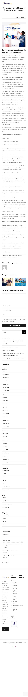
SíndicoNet (7, 252)
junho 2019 (5, 400)
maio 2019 (5, 403)
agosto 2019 (5, 394)
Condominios (4, 257)
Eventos (4, 480)
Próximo (23, 17)
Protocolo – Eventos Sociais (9, 350)
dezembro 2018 (6, 420)
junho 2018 (5, 440)
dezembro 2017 (6, 459)
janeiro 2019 (5, 417)
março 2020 (5, 381)
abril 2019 (5, 407)
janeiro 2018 (5, 456)
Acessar (4, 497)
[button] (3, 282)
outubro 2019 (6, 387)
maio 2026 (5, 371)
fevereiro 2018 (6, 453)
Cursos (4, 473)
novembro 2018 (6, 423)
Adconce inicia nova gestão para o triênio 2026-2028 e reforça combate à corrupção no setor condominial (13, 341)
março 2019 (5, 410)
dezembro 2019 (6, 384)
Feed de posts (6, 500)
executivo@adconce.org (15, 605)
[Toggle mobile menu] (25, 3)
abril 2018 (5, 446)
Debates (9, 257)
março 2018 (5, 449)
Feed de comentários (7, 504)
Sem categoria (6, 490)
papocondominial (6, 255)
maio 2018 (5, 443)
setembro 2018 (6, 430)
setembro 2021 (6, 377)
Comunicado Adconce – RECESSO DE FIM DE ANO (13, 358)
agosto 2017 (5, 462)
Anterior (18, 17)
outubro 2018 (6, 426)
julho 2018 (5, 436)
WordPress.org (6, 507)
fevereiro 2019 (6, 413)
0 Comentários (14, 257)
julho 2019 (5, 397)
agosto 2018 (5, 433)
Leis (3, 483)
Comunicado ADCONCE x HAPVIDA (10, 347)
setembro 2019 (6, 390)
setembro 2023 (6, 374)
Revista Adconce (6, 486)
